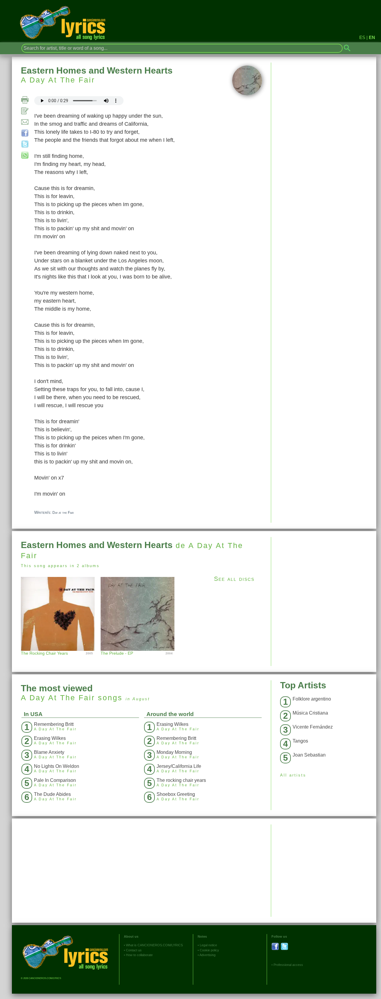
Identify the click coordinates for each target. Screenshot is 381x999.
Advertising (207, 955)
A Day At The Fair (58, 80)
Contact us (134, 950)
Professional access (288, 965)
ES (362, 37)
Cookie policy (209, 950)
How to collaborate (139, 955)
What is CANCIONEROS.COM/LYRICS (154, 945)
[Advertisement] (323, 578)
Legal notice (208, 945)
